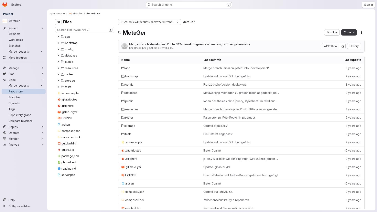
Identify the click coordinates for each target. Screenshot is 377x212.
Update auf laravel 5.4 (218, 191)
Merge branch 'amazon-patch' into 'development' (236, 68)
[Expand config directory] (58, 49)
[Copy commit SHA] (342, 46)
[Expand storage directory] (58, 80)
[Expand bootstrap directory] (58, 43)
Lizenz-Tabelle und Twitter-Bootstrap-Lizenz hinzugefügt (240, 175)
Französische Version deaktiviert (224, 84)
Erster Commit (212, 150)
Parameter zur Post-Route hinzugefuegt (229, 117)
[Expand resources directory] (58, 68)
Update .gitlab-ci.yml (216, 167)
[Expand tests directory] (58, 87)
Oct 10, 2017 (167, 48)
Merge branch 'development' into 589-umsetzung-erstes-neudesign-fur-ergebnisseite (189, 44)
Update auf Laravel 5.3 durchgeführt (227, 76)
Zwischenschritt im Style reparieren (226, 200)
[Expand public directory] (58, 61)
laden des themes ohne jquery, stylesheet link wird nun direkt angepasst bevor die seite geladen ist (241, 101)
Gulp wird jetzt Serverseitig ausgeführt (228, 208)
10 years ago (353, 150)
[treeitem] (85, 37)
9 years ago (353, 76)
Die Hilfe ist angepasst (217, 134)
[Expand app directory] (58, 36)
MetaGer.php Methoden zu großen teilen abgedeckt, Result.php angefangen (241, 92)
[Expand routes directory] (58, 74)
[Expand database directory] (58, 55)
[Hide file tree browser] (58, 22)
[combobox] (84, 30)
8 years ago (353, 68)
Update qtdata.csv (215, 125)
